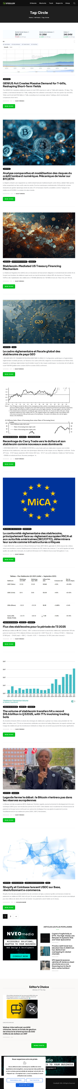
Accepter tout (24, 1085)
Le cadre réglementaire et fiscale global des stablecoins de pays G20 (31, 353)
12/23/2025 (6, 458)
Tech (14, 347)
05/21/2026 (6, 101)
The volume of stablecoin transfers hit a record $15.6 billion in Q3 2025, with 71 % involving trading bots (36, 714)
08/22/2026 (55, 956)
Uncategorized (33, 437)
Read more (9, 106)
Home (31, 17)
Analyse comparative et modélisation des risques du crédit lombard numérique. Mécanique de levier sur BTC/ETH (37, 176)
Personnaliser (16, 1080)
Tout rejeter (34, 1080)
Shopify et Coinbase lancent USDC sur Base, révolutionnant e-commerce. (31, 889)
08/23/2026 (55, 942)
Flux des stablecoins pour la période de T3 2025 (34, 626)
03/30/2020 (6, 902)
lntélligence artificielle (34, 883)
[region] (25, 1073)
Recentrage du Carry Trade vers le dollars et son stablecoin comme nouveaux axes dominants (34, 443)
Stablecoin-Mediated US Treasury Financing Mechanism (32, 267)
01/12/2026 (6, 281)
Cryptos (7, 79)
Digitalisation (17, 883)
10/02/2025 (6, 729)
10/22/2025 (6, 639)
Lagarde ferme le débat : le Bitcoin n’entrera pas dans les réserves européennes (37, 799)
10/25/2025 (6, 554)
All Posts (37, 17)
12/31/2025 (6, 369)
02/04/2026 (6, 193)
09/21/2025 (6, 815)
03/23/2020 (6, 1037)
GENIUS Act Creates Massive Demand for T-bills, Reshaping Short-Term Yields (34, 85)
